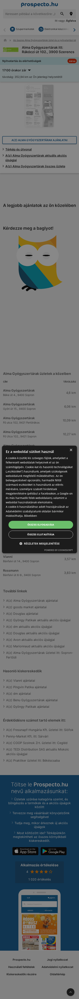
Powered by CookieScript (58, 550)
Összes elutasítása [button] (40, 534)
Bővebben (30, 516)
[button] (39, 543)
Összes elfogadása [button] (40, 524)
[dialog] (39, 499)
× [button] (70, 450)
